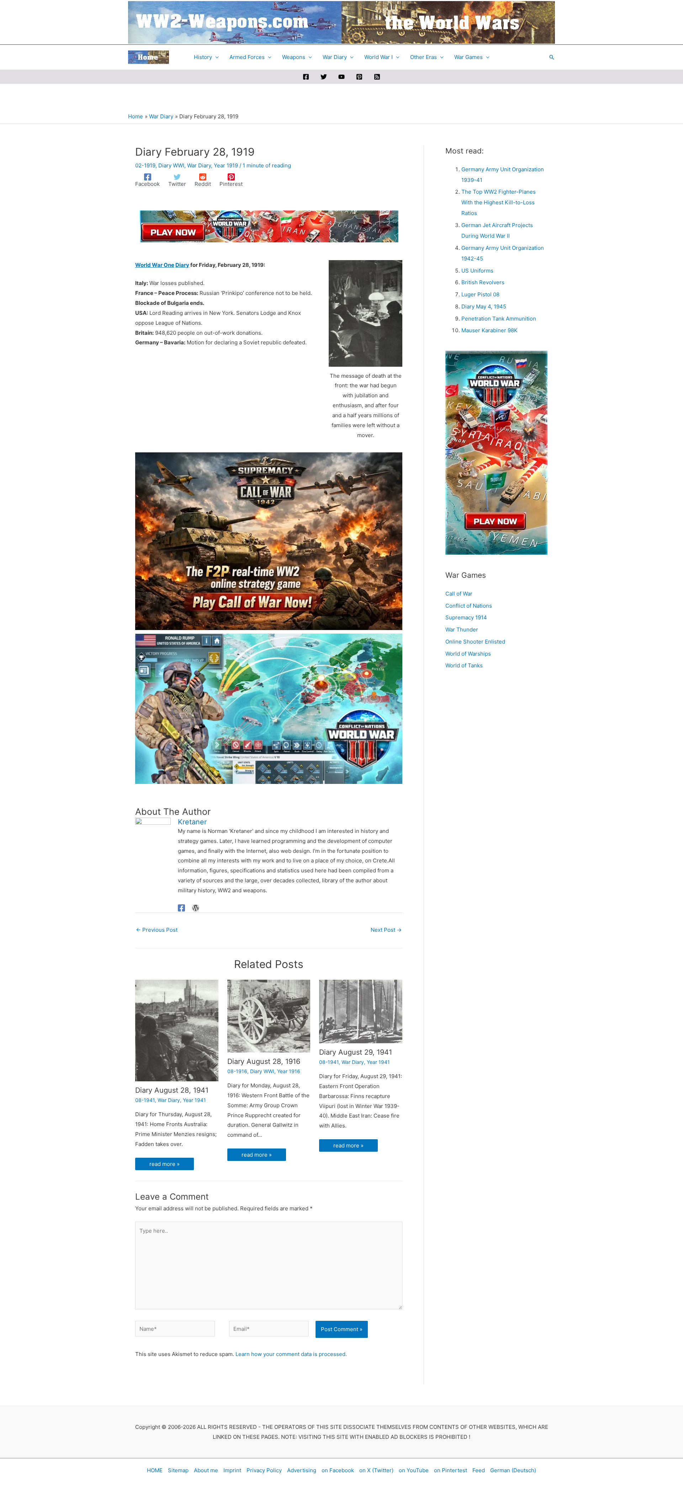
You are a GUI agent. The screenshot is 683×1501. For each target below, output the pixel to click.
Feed (478, 1470)
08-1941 (145, 1100)
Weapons (293, 57)
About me (206, 1470)
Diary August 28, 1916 (263, 1061)
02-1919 (145, 165)
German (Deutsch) (513, 1470)
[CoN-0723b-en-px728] (268, 225)
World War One (154, 265)
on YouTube (414, 1470)
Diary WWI (171, 165)
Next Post (386, 929)
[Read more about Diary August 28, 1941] (176, 1030)
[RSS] (377, 77)
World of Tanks (464, 665)
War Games (468, 57)
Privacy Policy (264, 1470)
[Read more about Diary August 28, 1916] (269, 1015)
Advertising (301, 1470)
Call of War (458, 593)
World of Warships (468, 653)
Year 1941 (194, 1100)
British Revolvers (482, 282)
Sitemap (178, 1470)
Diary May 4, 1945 (483, 306)
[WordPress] (195, 907)
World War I (378, 57)
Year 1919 (226, 165)
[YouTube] (341, 77)
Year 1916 (288, 1071)
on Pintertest (450, 1470)
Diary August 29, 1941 (355, 1052)
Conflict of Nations (468, 605)
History (203, 57)
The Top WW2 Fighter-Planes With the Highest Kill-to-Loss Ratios (498, 202)
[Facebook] (306, 77)
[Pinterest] (359, 77)
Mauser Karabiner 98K (489, 330)
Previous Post (157, 929)
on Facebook (338, 1470)
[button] (552, 57)
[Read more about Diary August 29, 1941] (360, 1010)
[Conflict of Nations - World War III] (268, 708)
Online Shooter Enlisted (475, 641)
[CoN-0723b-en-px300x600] (496, 452)
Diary (182, 265)
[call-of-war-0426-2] (268, 540)
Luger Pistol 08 (480, 294)
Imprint (232, 1470)
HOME (155, 1470)
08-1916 (237, 1071)
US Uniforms (477, 270)
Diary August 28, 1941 (171, 1090)
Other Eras (423, 57)
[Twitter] (323, 77)
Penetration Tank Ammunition (498, 318)
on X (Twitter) (376, 1470)
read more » (164, 1164)
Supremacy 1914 (466, 617)
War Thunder (461, 629)
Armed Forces (247, 57)
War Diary (335, 57)
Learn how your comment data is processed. (291, 1354)
